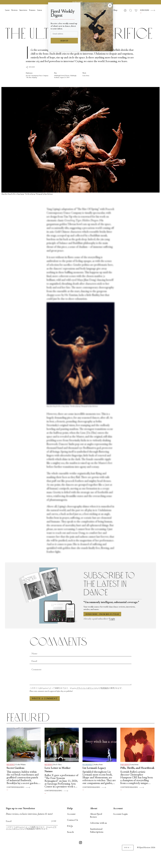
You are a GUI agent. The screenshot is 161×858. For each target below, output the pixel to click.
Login (112, 619)
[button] (115, 10)
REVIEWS (10, 765)
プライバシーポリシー (85, 688)
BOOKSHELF (88, 765)
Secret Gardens (15, 768)
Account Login (120, 814)
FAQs (70, 826)
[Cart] (136, 10)
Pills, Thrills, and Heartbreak (137, 768)
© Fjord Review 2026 (146, 848)
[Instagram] (80, 843)
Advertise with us (98, 823)
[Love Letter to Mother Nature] (62, 745)
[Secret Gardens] (24, 745)
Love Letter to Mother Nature (58, 770)
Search (70, 832)
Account (71, 814)
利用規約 (104, 688)
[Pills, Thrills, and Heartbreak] (137, 745)
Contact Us (72, 820)
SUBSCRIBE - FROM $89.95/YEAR (102, 614)
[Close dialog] (110, 5)
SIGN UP (64, 41)
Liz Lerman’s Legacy (94, 768)
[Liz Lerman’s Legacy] (100, 745)
